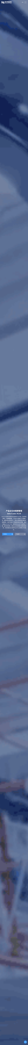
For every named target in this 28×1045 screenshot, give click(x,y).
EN (22, 2)
